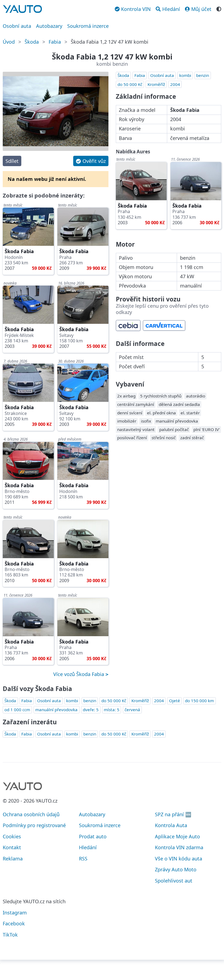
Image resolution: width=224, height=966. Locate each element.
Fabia (55, 41)
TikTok (10, 934)
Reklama (13, 858)
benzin (202, 75)
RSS (83, 858)
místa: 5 (111, 709)
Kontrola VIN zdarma (179, 847)
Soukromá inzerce (88, 26)
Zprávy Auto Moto (175, 869)
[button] (90, 161)
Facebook (14, 923)
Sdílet (12, 161)
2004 (175, 84)
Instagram (15, 912)
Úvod (9, 41)
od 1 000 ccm (17, 709)
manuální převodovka (56, 709)
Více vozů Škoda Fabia (79, 674)
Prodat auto (93, 836)
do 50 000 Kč (129, 84)
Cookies (12, 836)
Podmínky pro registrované (34, 825)
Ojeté (174, 700)
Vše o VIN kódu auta (178, 858)
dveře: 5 (91, 709)
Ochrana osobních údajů (31, 814)
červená (132, 709)
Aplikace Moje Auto (177, 836)
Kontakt (12, 847)
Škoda (32, 41)
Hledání (88, 847)
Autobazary (49, 26)
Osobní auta (17, 26)
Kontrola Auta (171, 825)
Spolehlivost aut (173, 880)
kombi (185, 75)
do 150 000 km (199, 700)
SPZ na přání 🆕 (173, 814)
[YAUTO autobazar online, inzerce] (22, 9)
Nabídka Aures (133, 151)
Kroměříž (156, 84)
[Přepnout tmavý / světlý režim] (218, 8)
